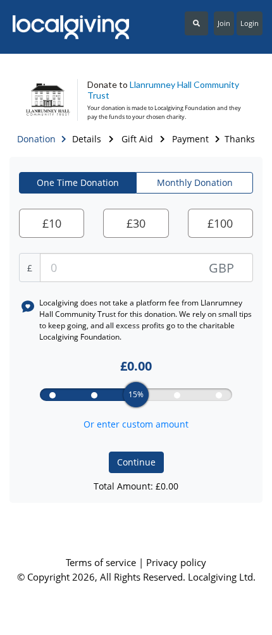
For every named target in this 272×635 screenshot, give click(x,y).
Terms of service (102, 562)
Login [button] (249, 23)
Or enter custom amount (136, 424)
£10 (51, 223)
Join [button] (224, 23)
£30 (136, 223)
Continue (136, 462)
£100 (220, 223)
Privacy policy (176, 562)
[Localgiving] (68, 27)
